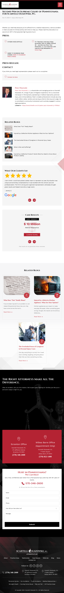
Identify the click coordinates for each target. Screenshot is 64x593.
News (58, 558)
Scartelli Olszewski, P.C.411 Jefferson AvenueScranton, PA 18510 (19, 450)
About (6, 558)
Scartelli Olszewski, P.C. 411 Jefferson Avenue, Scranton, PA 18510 (31, 572)
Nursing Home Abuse (26, 584)
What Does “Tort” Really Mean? (14, 300)
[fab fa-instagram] (40, 565)
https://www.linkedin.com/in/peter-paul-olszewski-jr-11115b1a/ (41, 105)
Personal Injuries (14, 581)
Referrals (45, 558)
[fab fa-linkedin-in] (30, 565)
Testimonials (26, 558)
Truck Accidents (36, 581)
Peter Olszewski (21, 88)
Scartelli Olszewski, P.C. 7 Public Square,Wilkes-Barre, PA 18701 (51, 572)
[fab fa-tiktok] (37, 565)
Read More (7, 312)
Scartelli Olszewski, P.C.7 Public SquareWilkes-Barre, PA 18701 (45, 452)
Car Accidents (25, 581)
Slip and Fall (39, 584)
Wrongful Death (13, 584)
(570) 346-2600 (18, 455)
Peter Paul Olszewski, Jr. (22, 90)
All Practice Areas (49, 584)
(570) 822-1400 (45, 457)
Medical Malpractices (49, 581)
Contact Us (32, 560)
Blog (52, 558)
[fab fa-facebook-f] (34, 565)
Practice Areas (14, 558)
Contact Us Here (12, 77)
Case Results (36, 558)
